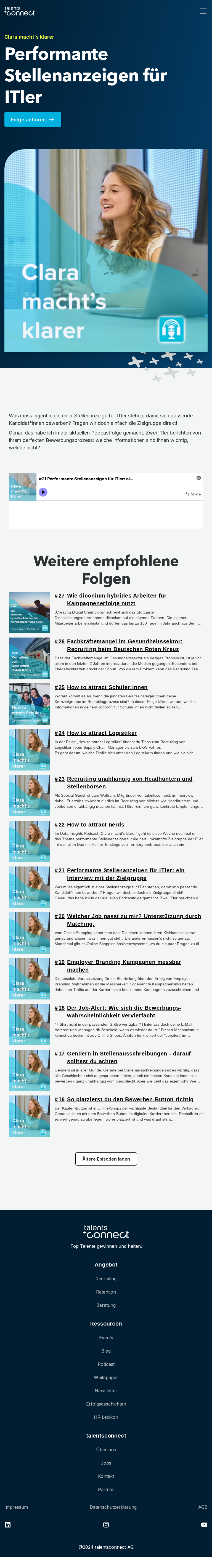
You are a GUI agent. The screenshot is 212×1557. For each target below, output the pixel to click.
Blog (106, 1351)
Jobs (106, 1463)
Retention (106, 1292)
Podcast (106, 1364)
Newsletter (106, 1390)
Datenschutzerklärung (113, 1507)
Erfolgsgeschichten (106, 1404)
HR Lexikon (106, 1417)
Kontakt (106, 1476)
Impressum (16, 1507)
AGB (203, 1507)
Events (106, 1337)
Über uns (106, 1449)
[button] (202, 11)
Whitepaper (106, 1377)
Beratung (106, 1305)
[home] (19, 11)
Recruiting (106, 1278)
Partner (106, 1489)
